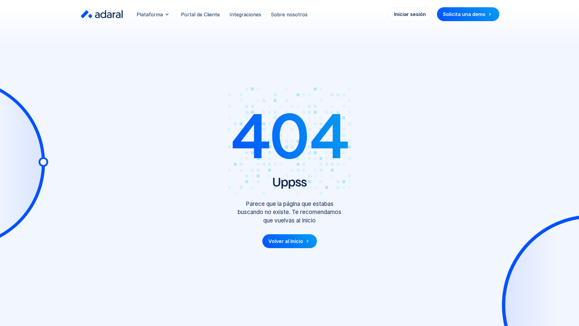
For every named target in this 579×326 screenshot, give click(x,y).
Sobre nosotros (289, 14)
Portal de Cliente (200, 14)
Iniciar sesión (410, 14)
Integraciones (245, 14)
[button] (153, 14)
